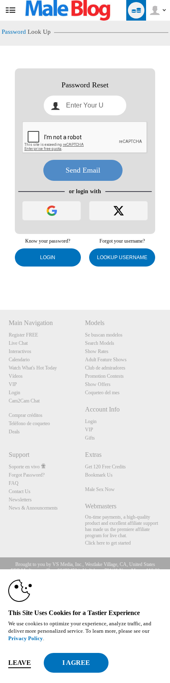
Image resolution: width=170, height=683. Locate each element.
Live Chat (18, 343)
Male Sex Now (100, 489)
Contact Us (20, 491)
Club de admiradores (105, 368)
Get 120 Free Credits (105, 467)
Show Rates (97, 351)
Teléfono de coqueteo (29, 423)
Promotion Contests (104, 376)
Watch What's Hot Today (33, 368)
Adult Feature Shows (106, 360)
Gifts (90, 438)
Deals (14, 432)
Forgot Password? (27, 475)
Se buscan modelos (104, 335)
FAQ (14, 483)
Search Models (99, 343)
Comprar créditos (25, 415)
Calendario (19, 360)
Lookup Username (122, 257)
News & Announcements (33, 508)
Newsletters (20, 500)
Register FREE (23, 335)
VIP (13, 384)
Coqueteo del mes (102, 392)
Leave (19, 662)
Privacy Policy (25, 638)
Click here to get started (108, 543)
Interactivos (20, 351)
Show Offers (98, 384)
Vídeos (16, 376)
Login (47, 257)
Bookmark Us (99, 475)
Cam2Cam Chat (24, 401)
